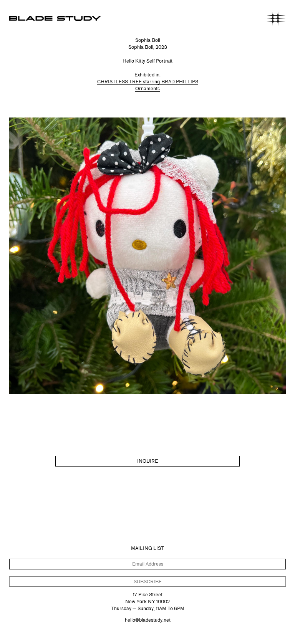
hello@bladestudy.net (148, 620)
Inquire (147, 461)
